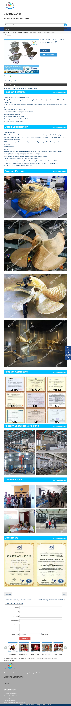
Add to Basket (50, 54)
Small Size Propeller (11, 600)
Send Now (25, 638)
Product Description (11, 85)
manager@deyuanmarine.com (16, 702)
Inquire (45, 50)
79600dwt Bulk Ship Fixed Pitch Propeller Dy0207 (47, 654)
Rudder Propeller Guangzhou (14, 603)
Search (65, 25)
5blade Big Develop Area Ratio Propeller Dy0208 (35, 654)
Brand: (7, 81)
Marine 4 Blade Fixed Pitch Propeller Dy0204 (24, 654)
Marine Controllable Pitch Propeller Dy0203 (58, 654)
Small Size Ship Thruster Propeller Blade (50, 600)
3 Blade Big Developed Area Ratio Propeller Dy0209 (12, 654)
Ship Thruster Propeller (28, 600)
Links (49, 705)
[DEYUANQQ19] (10, 5)
